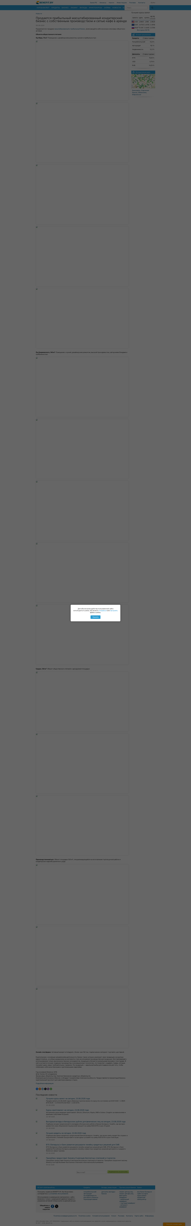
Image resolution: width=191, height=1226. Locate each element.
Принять (96, 617)
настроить (114, 611)
